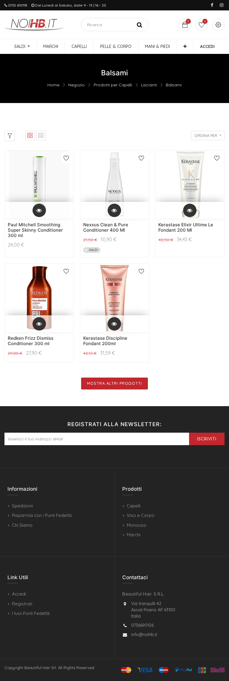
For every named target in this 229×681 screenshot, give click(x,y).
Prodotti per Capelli (113, 85)
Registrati (22, 604)
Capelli (133, 506)
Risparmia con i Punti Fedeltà (42, 515)
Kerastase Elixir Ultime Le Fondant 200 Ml (185, 227)
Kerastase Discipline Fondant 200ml (105, 340)
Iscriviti (206, 439)
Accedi (19, 594)
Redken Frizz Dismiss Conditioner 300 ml (30, 340)
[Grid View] (30, 135)
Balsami (174, 85)
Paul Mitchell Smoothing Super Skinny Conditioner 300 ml (35, 230)
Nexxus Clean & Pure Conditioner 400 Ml (105, 227)
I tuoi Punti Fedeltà (30, 613)
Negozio (76, 85)
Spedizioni (22, 506)
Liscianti (149, 85)
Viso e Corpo (140, 515)
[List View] (41, 135)
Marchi (133, 534)
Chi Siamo (22, 525)
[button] (185, 46)
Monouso (136, 525)
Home (53, 85)
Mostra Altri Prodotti (114, 383)
